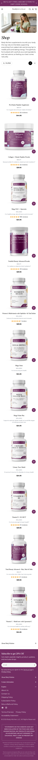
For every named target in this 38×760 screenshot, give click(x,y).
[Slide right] (36, 3)
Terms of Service (7, 712)
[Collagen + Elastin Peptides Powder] (19, 136)
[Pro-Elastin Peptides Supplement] (19, 84)
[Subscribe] (34, 665)
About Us (4, 690)
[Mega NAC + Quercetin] (19, 188)
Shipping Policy (7, 697)
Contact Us (5, 694)
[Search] (30, 9)
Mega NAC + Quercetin (19, 209)
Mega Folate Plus (19, 415)
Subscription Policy (8, 701)
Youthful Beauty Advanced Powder (19, 261)
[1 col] (30, 63)
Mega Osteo (19, 365)
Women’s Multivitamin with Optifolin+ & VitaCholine (19, 313)
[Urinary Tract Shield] (19, 447)
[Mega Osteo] (19, 345)
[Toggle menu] (2, 9)
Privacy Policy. (6, 672)
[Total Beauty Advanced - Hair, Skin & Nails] (19, 549)
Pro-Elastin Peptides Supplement (19, 105)
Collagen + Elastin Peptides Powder (19, 157)
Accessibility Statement (9, 715)
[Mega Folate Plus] (19, 395)
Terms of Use (27, 670)
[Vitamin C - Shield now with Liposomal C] (19, 601)
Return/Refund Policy (9, 704)
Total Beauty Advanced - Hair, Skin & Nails (19, 569)
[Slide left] (1, 3)
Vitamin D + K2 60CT (19, 517)
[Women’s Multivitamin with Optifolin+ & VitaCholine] (19, 293)
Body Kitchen (12, 719)
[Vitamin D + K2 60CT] (19, 497)
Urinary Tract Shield (19, 467)
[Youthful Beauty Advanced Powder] (19, 241)
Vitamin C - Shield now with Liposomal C (19, 621)
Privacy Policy (21, 712)
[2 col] (35, 63)
